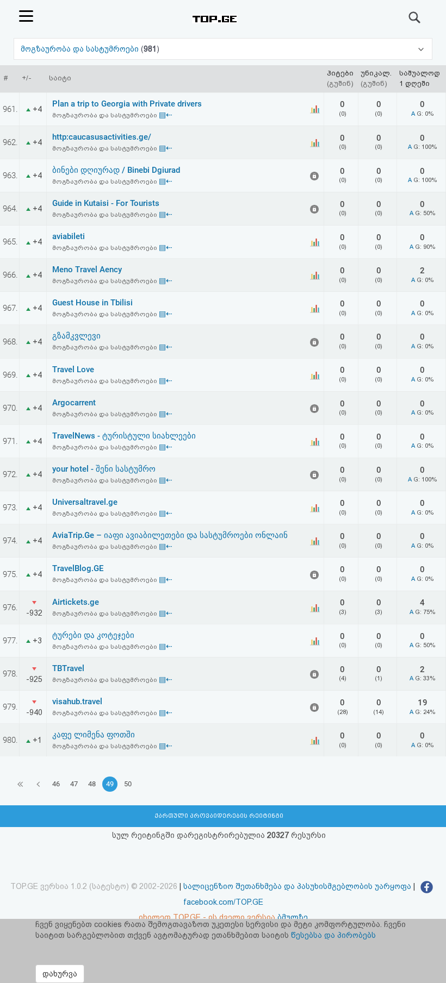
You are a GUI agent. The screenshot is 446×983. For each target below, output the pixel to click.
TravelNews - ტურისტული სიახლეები (124, 436)
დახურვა (59, 973)
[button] (223, 49)
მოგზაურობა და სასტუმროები (81, 49)
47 (74, 784)
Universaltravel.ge (84, 502)
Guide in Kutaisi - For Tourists (105, 203)
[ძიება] (415, 17)
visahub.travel (77, 701)
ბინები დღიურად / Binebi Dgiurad (116, 170)
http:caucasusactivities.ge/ (101, 137)
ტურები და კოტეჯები (93, 635)
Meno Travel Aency (87, 269)
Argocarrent (74, 403)
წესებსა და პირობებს (333, 935)
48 (92, 784)
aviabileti (68, 236)
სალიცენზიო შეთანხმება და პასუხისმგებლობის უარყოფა (297, 886)
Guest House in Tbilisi (92, 303)
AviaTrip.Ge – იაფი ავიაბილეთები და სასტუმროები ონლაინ (170, 535)
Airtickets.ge (75, 602)
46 (56, 784)
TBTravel (68, 668)
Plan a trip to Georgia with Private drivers (127, 104)
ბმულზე (292, 917)
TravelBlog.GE (77, 568)
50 (128, 784)
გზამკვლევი (76, 336)
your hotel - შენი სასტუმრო (104, 469)
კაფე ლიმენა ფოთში (93, 735)
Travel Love (73, 369)
